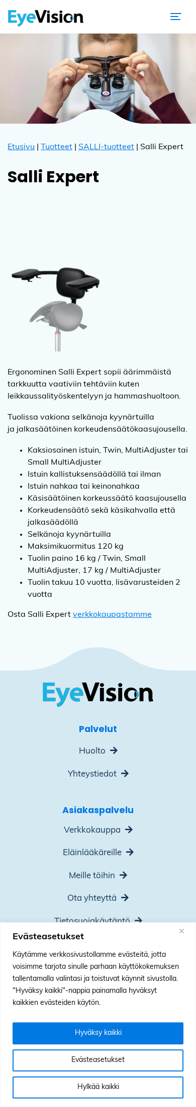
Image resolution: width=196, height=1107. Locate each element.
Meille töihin (93, 876)
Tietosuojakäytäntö (93, 921)
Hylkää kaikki (98, 1087)
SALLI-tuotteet (106, 147)
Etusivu (21, 147)
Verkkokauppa (93, 830)
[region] (98, 1014)
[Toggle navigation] (176, 17)
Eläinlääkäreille (93, 853)
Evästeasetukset (98, 1060)
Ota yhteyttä (93, 898)
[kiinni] (185, 931)
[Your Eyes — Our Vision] (45, 16)
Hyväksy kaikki (98, 1033)
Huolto (93, 751)
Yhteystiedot (93, 774)
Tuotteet (56, 147)
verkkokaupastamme (112, 615)
